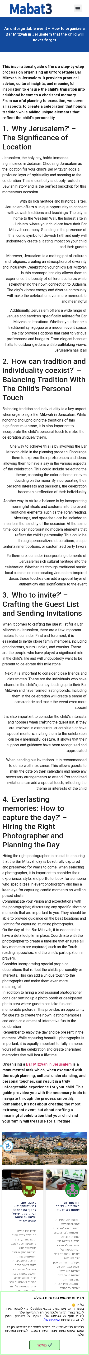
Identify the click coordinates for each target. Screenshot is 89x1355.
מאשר (44, 1345)
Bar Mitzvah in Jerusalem (49, 1064)
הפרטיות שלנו (51, 1320)
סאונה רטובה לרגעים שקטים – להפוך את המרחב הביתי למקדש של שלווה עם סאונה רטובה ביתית (24, 1211)
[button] (7, 1146)
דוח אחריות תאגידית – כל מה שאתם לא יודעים (68, 1206)
